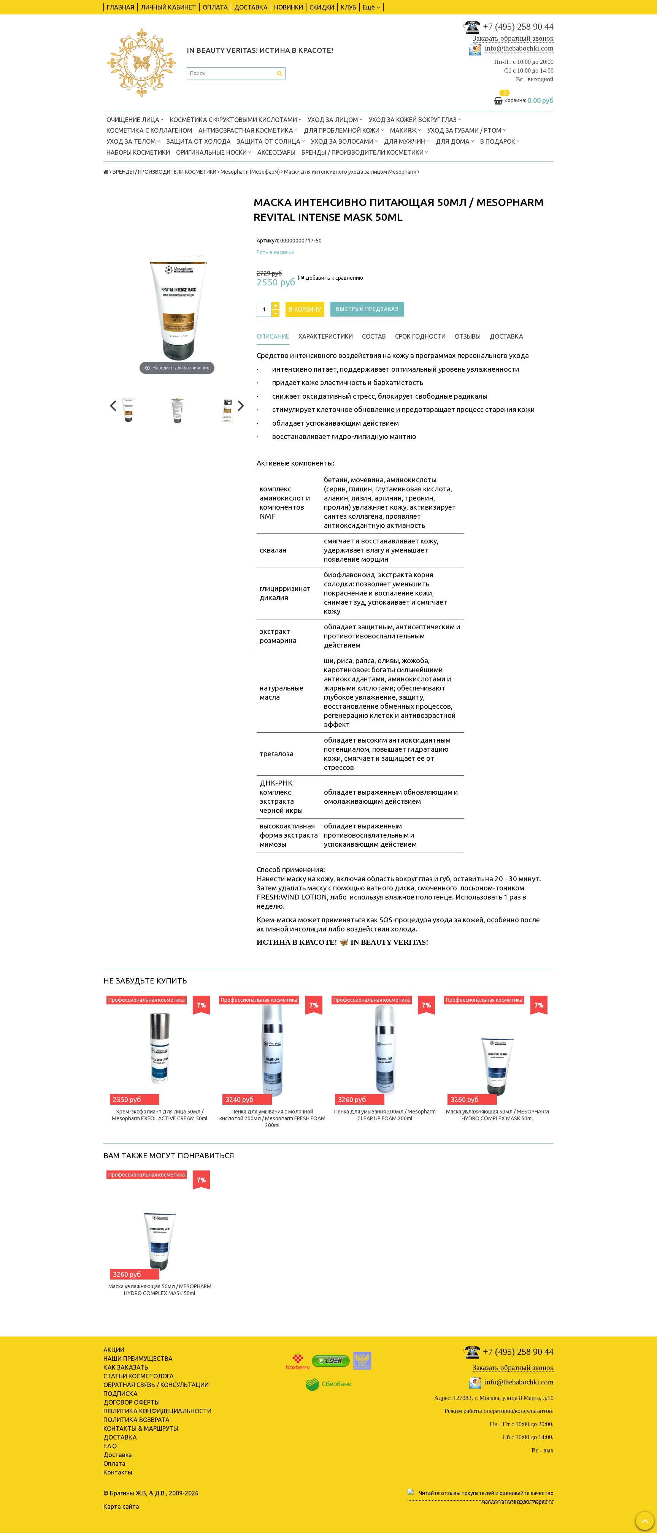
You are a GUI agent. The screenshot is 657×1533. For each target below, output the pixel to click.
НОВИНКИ (288, 7)
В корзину (305, 309)
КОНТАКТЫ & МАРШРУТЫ (140, 1428)
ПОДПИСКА (120, 1393)
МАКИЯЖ (404, 130)
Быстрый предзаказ (367, 309)
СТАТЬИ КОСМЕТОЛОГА (138, 1376)
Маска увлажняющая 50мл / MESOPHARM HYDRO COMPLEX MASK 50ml (497, 1115)
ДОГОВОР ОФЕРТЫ (131, 1402)
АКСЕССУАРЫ (276, 152)
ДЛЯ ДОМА (453, 141)
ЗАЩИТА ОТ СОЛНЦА (269, 141)
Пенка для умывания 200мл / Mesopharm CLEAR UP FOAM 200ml (385, 1115)
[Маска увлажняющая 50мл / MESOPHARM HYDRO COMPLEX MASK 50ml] (497, 1049)
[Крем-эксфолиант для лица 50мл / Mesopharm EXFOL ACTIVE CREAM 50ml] (159, 1049)
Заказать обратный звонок (513, 38)
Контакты (117, 1472)
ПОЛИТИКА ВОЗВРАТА (136, 1419)
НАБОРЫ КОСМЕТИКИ (138, 152)
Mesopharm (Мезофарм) (250, 172)
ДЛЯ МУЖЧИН (405, 141)
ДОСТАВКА (251, 7)
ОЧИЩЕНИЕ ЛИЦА (133, 119)
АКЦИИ (113, 1349)
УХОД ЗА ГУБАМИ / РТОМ (465, 130)
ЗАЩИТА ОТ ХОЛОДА (199, 141)
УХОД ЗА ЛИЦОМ (334, 119)
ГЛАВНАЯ (120, 7)
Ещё (369, 7)
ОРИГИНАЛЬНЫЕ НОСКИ (212, 152)
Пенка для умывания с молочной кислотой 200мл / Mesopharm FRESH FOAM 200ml (272, 1118)
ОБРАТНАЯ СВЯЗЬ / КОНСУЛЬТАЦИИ (156, 1384)
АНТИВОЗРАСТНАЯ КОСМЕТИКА (246, 130)
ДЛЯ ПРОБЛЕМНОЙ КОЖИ (342, 130)
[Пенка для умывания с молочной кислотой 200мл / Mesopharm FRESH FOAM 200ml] (272, 1049)
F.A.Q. (110, 1446)
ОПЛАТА (215, 7)
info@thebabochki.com (519, 48)
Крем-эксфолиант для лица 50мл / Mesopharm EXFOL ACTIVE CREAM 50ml (160, 1115)
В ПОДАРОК (498, 141)
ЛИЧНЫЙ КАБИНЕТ (168, 7)
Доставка (117, 1454)
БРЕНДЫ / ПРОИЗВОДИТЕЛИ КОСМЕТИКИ (363, 152)
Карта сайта (121, 1506)
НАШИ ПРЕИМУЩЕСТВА (138, 1358)
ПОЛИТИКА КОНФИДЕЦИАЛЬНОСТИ (157, 1411)
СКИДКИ (321, 7)
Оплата (114, 1463)
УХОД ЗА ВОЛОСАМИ (343, 141)
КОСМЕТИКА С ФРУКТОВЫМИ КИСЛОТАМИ (234, 119)
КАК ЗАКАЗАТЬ (125, 1367)
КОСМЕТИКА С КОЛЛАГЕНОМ (149, 130)
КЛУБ (348, 7)
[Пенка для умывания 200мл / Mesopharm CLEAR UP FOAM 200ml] (385, 1049)
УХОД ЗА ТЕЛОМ (131, 141)
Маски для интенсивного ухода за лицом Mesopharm (350, 172)
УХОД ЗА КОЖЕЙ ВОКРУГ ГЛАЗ (413, 119)
